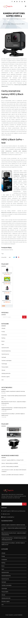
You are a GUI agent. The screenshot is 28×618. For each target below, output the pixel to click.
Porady (3, 331)
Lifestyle (3, 328)
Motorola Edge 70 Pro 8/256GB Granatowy (7, 300)
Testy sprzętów (22, 18)
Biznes (3, 341)
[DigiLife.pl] (8, 6)
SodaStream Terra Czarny (7, 291)
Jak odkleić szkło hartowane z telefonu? (15, 474)
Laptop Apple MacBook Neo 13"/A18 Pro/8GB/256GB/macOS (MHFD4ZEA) (7, 282)
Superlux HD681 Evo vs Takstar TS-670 (15, 460)
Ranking (3, 338)
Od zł (7, 274)
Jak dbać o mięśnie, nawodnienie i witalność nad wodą (13, 391)
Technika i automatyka (6, 360)
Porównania (4, 334)
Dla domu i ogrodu (6, 376)
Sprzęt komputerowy (6, 350)
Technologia (16, 18)
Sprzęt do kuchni (5, 347)
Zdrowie (3, 370)
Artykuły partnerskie (6, 373)
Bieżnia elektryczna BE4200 (12, 463)
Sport (12, 18)
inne (3, 379)
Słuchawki (4, 357)
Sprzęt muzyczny (5, 354)
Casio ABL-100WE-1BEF (7, 273)
